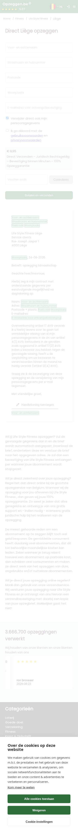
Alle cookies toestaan (39, 798)
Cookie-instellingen (39, 821)
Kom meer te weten (21, 787)
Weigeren (39, 810)
